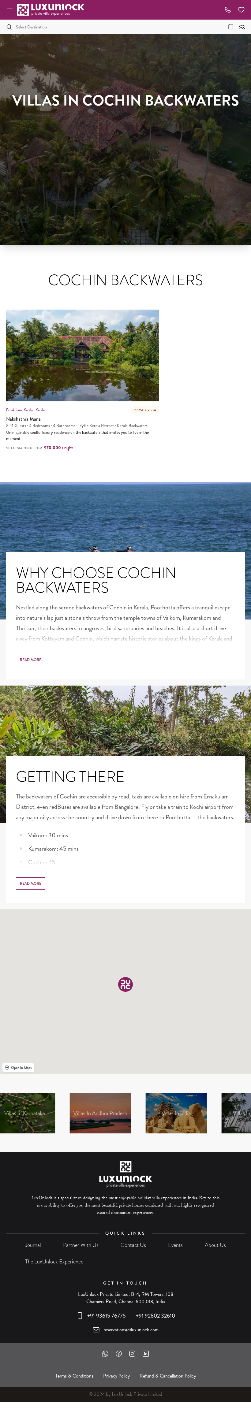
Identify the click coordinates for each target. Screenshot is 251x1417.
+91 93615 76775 (106, 1316)
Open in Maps (21, 1067)
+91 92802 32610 (155, 1316)
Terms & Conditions (74, 1375)
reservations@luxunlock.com (131, 1329)
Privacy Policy (116, 1375)
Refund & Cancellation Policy (168, 1375)
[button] (125, 984)
